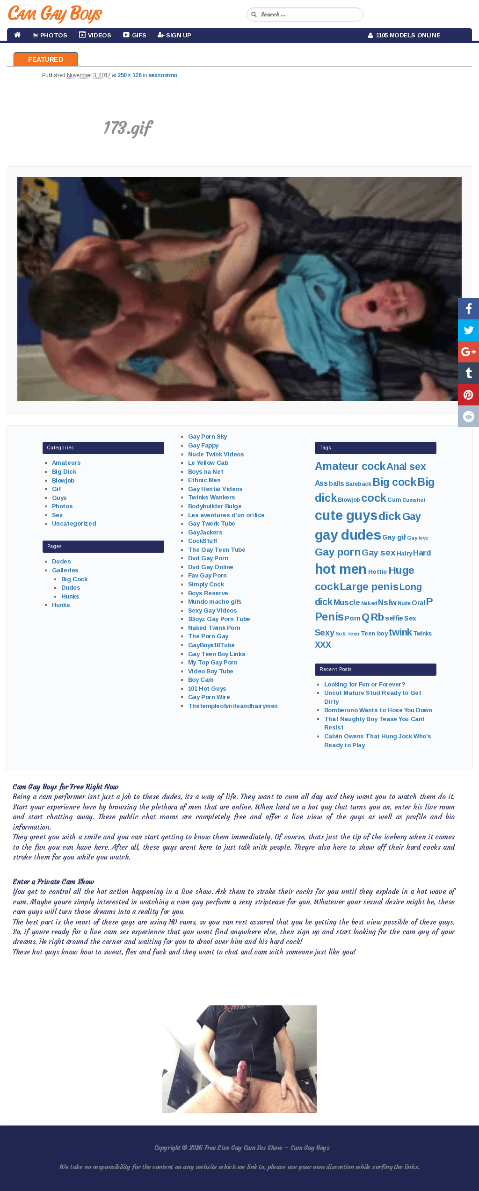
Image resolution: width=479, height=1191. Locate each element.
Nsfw (387, 602)
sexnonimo (162, 75)
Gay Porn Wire (209, 696)
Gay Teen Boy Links (216, 653)
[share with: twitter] (468, 330)
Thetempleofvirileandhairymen (233, 705)
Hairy (404, 553)
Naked (369, 603)
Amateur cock (350, 466)
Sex (57, 515)
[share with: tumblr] (468, 373)
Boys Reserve (208, 593)
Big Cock (74, 579)
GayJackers (205, 532)
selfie (394, 618)
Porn (352, 618)
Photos (62, 506)
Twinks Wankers (211, 497)
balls (336, 483)
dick (389, 516)
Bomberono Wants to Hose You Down (378, 710)
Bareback (358, 484)
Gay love (417, 538)
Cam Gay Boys (54, 13)
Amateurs (66, 462)
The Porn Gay (208, 636)
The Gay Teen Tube (217, 549)
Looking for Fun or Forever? (365, 684)
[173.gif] (239, 289)
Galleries (65, 570)
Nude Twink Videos (216, 454)
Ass (321, 483)
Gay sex (378, 552)
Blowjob (63, 480)
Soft (340, 633)
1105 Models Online (407, 35)
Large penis (369, 586)
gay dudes (348, 534)
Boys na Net (205, 471)
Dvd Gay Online (210, 566)
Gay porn (338, 552)
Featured (46, 59)
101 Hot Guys (207, 688)
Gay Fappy (203, 445)
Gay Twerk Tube (211, 523)
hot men (341, 569)
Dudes (61, 561)
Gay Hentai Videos (215, 488)
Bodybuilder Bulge (215, 506)
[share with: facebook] (468, 308)
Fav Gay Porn (207, 575)
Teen (353, 633)
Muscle (347, 602)
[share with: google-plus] (468, 351)
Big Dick (64, 471)
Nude (404, 603)
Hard (422, 553)
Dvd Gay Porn (208, 558)
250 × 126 (129, 75)
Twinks (422, 633)
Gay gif (394, 537)
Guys (59, 497)
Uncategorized (74, 523)
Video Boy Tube (210, 671)
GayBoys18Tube (211, 645)
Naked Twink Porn (214, 627)
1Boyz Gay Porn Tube (219, 618)
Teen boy (374, 633)
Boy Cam (201, 679)
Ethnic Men (204, 480)
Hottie (377, 571)
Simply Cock (206, 584)
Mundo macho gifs (215, 601)
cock (373, 497)
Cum (394, 500)
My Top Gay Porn (213, 662)
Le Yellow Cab (208, 462)
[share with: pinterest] (468, 394)
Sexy (324, 632)
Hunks (70, 596)
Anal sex (406, 466)
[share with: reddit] (468, 416)
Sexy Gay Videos (212, 610)
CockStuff (202, 540)
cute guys (346, 515)
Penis (329, 617)
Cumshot (414, 500)
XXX (323, 645)
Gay (411, 516)
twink (400, 632)
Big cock (394, 482)
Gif (56, 488)
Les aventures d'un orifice (226, 515)
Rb (377, 617)
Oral (418, 602)
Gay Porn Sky (207, 436)
